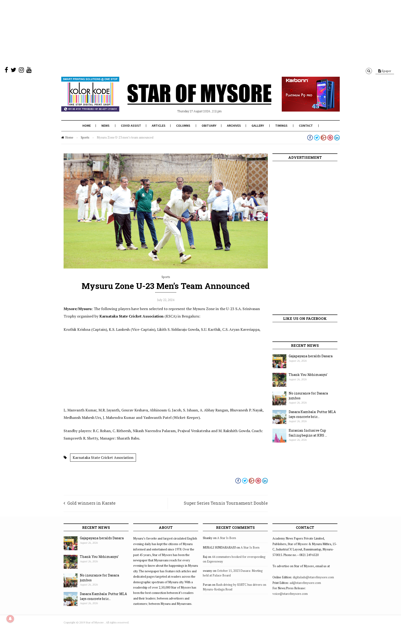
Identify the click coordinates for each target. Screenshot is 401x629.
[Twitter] (13, 71)
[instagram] (21, 71)
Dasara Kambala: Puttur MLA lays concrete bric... (312, 414)
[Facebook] (6, 71)
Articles (158, 125)
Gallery (258, 125)
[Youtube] (29, 71)
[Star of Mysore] (189, 99)
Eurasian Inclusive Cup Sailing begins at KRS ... (308, 432)
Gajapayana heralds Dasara (311, 356)
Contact (306, 125)
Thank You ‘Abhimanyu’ (308, 374)
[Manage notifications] (10, 618)
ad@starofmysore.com (305, 583)
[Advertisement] (139, 32)
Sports (85, 137)
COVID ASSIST (131, 125)
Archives (234, 125)
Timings (281, 125)
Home (86, 125)
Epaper (386, 71)
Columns (183, 125)
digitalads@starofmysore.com (313, 577)
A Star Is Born (226, 538)
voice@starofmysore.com (290, 594)
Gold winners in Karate (91, 503)
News (105, 125)
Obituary (209, 125)
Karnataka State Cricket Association (103, 457)
